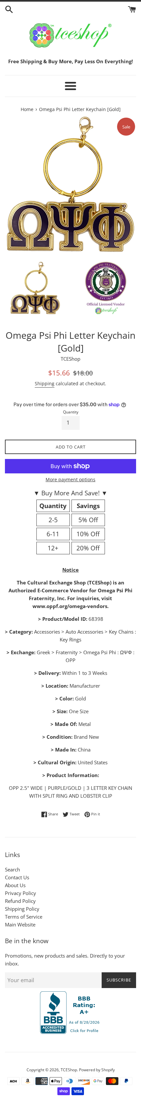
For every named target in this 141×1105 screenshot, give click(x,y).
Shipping (44, 383)
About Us (15, 885)
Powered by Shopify (97, 1070)
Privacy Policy (20, 893)
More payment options (70, 479)
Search (12, 869)
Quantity (70, 412)
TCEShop (69, 1070)
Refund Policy (20, 901)
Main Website (20, 924)
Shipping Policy (22, 908)
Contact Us (17, 877)
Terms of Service (23, 916)
